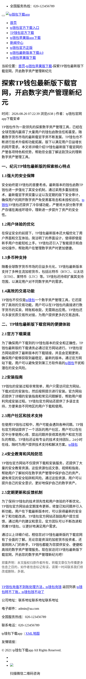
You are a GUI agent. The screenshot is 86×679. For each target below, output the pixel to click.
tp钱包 (30, 300)
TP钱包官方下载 (22, 33)
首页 (13, 23)
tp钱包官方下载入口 (24, 28)
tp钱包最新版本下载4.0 (26, 53)
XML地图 (32, 633)
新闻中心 (16, 43)
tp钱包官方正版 (21, 48)
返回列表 (69, 587)
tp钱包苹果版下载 (23, 58)
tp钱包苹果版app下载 (25, 38)
